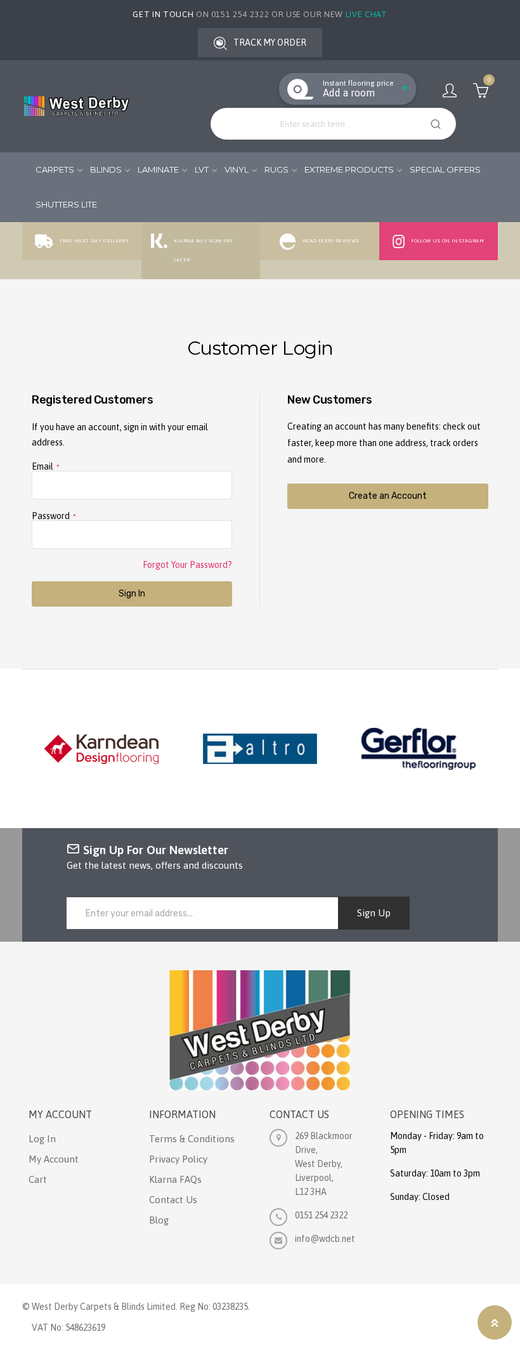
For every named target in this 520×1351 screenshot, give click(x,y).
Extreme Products (349, 169)
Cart (38, 1179)
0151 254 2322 (321, 1215)
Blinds (106, 169)
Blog (159, 1220)
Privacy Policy (178, 1159)
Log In (42, 1138)
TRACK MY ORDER (269, 42)
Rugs (276, 169)
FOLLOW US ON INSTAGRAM (447, 241)
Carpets (55, 169)
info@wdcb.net (325, 1239)
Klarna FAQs (175, 1179)
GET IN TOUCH (163, 14)
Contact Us (173, 1199)
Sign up (374, 912)
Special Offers (445, 169)
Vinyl (236, 169)
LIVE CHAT (366, 14)
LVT (202, 169)
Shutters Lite (66, 204)
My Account (450, 90)
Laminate (158, 169)
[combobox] (333, 124)
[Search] (434, 124)
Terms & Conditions (192, 1138)
